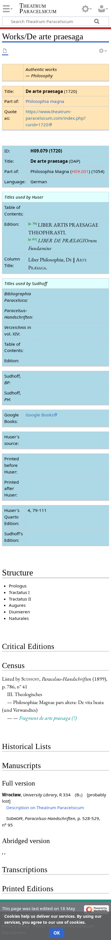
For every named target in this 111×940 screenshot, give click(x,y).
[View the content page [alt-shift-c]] (5, 51)
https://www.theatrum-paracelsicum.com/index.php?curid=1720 (56, 118)
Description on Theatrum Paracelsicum (45, 807)
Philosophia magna (45, 101)
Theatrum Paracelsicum (37, 8)
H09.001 (80, 171)
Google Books (40, 415)
